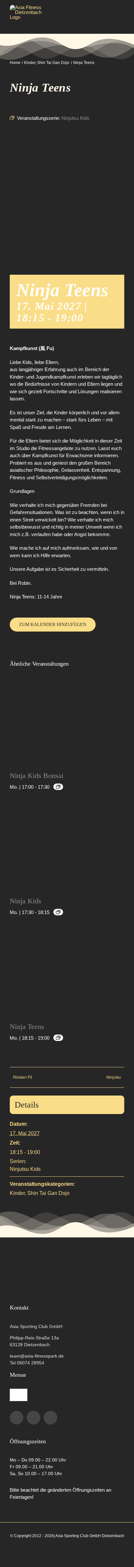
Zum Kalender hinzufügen (52, 624)
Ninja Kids (25, 901)
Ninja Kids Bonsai (36, 775)
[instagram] (33, 1417)
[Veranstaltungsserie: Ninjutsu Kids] (58, 787)
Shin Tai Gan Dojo (48, 1193)
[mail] (50, 1417)
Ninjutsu (113, 1077)
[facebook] (16, 1417)
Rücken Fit (22, 1077)
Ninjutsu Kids (25, 1169)
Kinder (17, 1193)
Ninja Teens (27, 1026)
